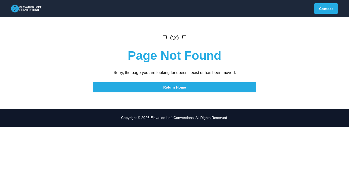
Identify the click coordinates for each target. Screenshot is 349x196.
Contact (326, 9)
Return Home (174, 87)
